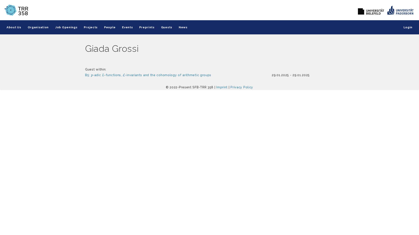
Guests (166, 27)
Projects (91, 27)
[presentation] (92, 75)
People (109, 27)
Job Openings (66, 27)
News (183, 27)
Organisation (38, 27)
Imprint (222, 87)
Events (127, 27)
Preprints (146, 27)
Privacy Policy (241, 87)
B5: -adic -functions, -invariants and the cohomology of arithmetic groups (148, 75)
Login (408, 27)
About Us (14, 27)
